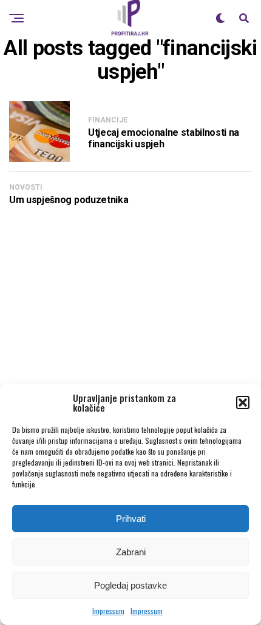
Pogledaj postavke (130, 585)
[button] (243, 402)
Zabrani (131, 552)
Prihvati (131, 518)
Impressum (108, 611)
